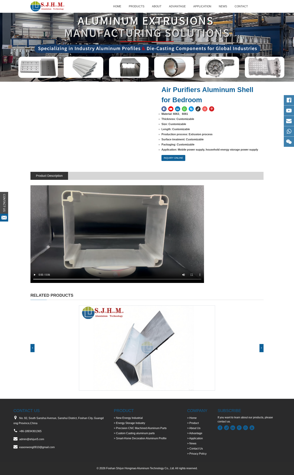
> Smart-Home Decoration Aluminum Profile (140, 438)
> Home (192, 417)
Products (136, 6)
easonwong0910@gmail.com (37, 447)
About (156, 6)
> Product (193, 423)
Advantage (177, 6)
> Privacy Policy (197, 453)
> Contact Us (195, 448)
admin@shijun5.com (31, 439)
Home (117, 6)
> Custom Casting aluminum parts (134, 433)
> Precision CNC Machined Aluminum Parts (140, 428)
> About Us (193, 428)
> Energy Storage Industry (129, 423)
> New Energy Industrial (128, 417)
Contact (241, 6)
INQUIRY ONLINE (173, 158)
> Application (195, 438)
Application (202, 6)
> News (191, 443)
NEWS (223, 6)
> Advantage (194, 433)
